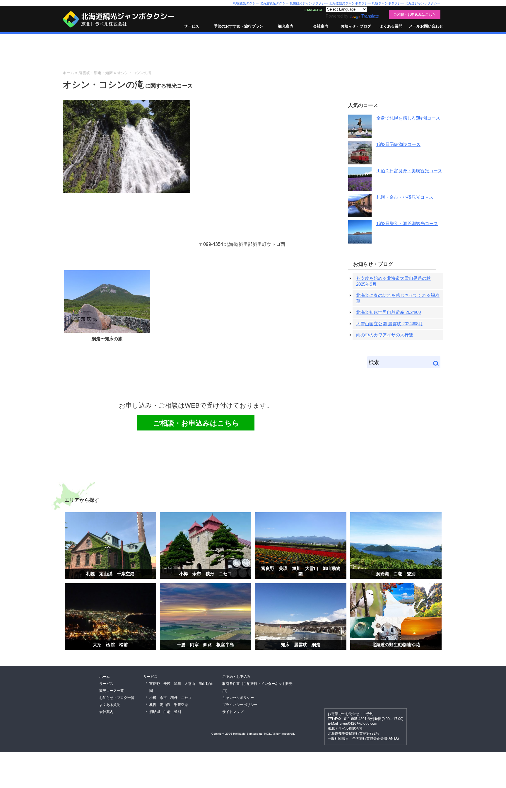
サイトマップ (232, 712)
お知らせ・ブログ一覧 (116, 698)
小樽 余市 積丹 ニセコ (205, 573)
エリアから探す (81, 500)
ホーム (68, 73)
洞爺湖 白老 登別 (396, 573)
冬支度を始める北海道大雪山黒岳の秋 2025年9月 (393, 281)
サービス (191, 26)
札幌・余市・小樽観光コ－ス (404, 197)
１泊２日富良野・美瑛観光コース (409, 170)
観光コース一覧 (111, 691)
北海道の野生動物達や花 (396, 644)
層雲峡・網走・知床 (95, 73)
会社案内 (320, 26)
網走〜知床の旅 (107, 338)
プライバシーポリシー (239, 705)
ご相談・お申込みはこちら (415, 15)
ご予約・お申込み (236, 677)
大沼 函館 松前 (110, 644)
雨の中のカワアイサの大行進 (384, 334)
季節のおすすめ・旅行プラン (238, 26)
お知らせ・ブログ (356, 26)
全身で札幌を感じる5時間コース (408, 117)
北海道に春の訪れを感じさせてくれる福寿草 (398, 298)
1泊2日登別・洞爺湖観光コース (407, 223)
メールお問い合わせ (426, 26)
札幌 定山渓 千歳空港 (110, 573)
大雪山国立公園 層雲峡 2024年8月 (389, 323)
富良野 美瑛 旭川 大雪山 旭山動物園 (300, 571)
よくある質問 (391, 26)
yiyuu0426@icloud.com (358, 723)
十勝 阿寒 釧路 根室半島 (205, 644)
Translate (370, 15)
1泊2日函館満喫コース (398, 144)
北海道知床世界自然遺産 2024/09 (388, 312)
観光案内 (285, 26)
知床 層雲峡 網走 (300, 644)
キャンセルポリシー (238, 698)
